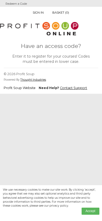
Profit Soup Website (20, 88)
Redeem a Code (16, 3)
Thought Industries (33, 79)
